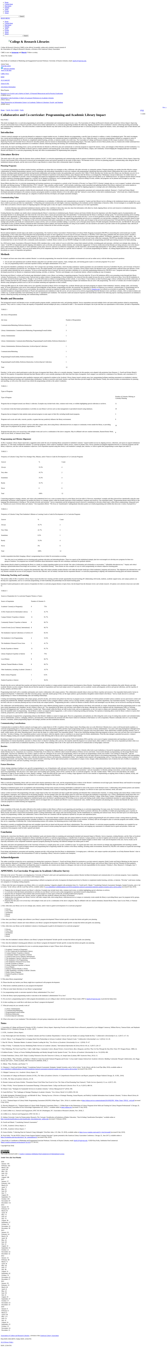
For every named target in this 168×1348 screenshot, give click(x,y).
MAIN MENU (5, 18)
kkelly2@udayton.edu (79, 61)
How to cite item (6, 70)
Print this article (6, 66)
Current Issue (9, 4)
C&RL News (5, 73)
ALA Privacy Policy (7, 1342)
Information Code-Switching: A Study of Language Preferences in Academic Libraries (27, 98)
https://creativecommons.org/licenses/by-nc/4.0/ (15, 1142)
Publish (7, 7)
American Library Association (49, 1335)
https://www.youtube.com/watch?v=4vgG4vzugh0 (95, 1132)
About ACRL (5, 83)
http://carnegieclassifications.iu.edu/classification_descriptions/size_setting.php (25, 1119)
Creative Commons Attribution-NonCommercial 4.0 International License (41, 1154)
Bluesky (24, 52)
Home (6, 2)
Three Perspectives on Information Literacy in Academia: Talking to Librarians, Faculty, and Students (32, 102)
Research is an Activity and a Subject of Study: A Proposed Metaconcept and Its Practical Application (32, 93)
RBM (2, 77)
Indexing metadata (9, 68)
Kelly (22, 110)
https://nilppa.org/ (66, 1107)
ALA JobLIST (5, 80)
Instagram (15, 52)
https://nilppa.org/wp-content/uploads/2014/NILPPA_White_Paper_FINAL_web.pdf (108, 1100)
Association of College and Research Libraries (15, 1335)
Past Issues (8, 6)
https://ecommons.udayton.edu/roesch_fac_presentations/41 (19, 1137)
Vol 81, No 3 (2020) (12, 110)
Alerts (6, 9)
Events (7, 11)
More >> (165, 107)
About (7, 13)
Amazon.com (95, 289)
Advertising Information (8, 87)
